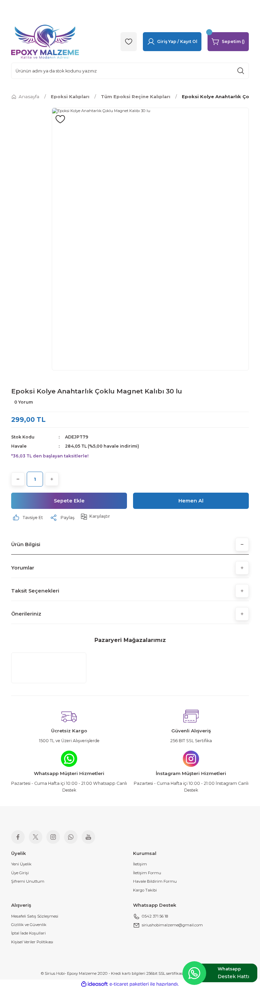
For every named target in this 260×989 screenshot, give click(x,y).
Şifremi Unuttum (27, 881)
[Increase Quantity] (52, 479)
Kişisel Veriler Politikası (32, 942)
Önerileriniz (26, 614)
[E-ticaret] (129, 984)
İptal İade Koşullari (28, 933)
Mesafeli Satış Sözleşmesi (34, 916)
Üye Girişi (20, 872)
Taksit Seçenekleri (35, 591)
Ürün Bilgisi (25, 544)
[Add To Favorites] (60, 119)
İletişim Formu (147, 872)
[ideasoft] (94, 984)
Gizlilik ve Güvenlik (28, 924)
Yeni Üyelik (21, 864)
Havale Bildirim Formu (155, 881)
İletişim (140, 864)
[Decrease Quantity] (18, 479)
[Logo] (45, 41)
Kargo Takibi (145, 890)
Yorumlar (22, 568)
